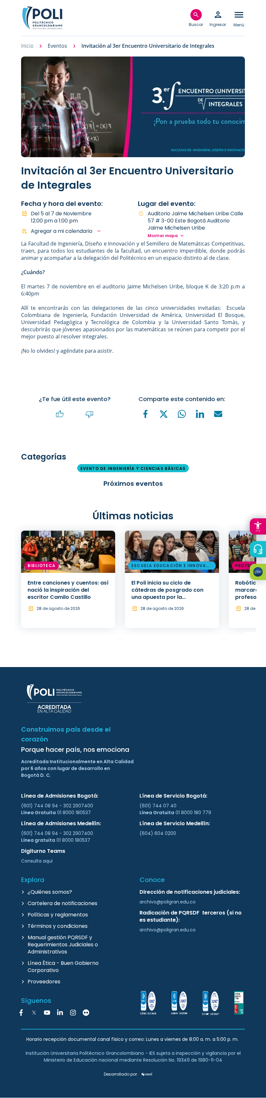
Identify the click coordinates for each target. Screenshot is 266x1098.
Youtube (47, 1012)
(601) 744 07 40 (158, 805)
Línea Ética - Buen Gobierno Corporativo (63, 966)
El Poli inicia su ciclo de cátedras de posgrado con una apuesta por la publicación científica (167, 593)
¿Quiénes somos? (50, 892)
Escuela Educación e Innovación (171, 566)
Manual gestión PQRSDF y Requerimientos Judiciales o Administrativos (63, 944)
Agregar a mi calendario (61, 231)
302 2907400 (78, 805)
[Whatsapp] (181, 413)
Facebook (21, 1012)
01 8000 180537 (74, 812)
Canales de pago (259, 573)
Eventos (57, 46)
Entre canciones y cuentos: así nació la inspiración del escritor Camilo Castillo (68, 590)
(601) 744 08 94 (40, 805)
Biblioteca (41, 565)
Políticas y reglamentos (58, 914)
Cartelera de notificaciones (62, 903)
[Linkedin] (200, 413)
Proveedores (44, 981)
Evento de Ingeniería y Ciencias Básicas (133, 468)
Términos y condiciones (58, 926)
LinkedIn (60, 1012)
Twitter (34, 1012)
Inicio (27, 46)
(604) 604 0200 (157, 833)
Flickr (85, 1012)
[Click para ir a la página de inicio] (42, 17)
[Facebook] (145, 413)
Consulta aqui (37, 861)
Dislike (89, 414)
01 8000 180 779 (193, 812)
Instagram (72, 1012)
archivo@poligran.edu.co (167, 902)
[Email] (218, 413)
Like (60, 414)
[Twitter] (163, 414)
